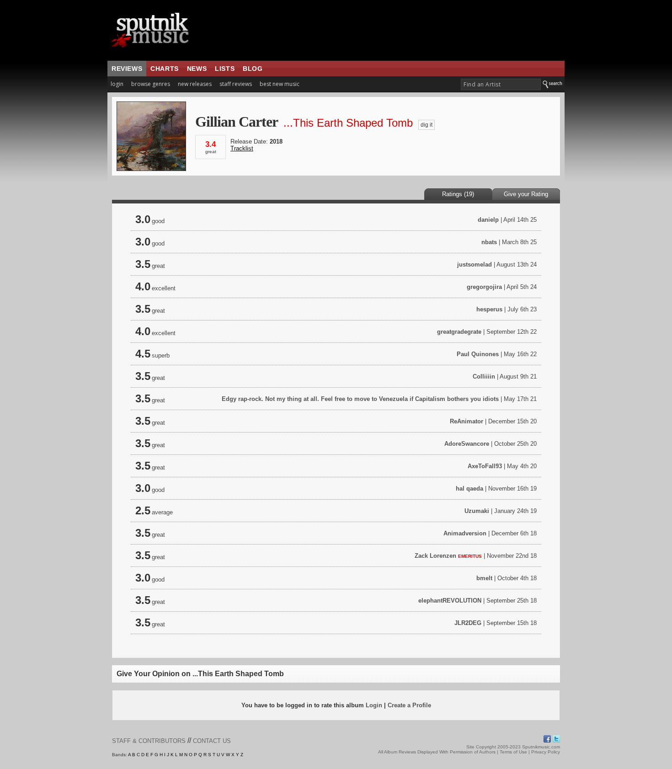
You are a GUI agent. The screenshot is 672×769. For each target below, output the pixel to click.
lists (225, 68)
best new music (279, 84)
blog (252, 68)
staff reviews (235, 84)
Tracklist (241, 148)
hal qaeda (469, 488)
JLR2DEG (467, 622)
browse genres (150, 84)
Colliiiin (484, 376)
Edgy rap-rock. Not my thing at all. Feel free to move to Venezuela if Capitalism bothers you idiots (361, 398)
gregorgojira (484, 286)
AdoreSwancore (466, 443)
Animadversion (464, 533)
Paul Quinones (478, 354)
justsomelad (474, 264)
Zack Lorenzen (435, 555)
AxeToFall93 (485, 466)
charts (164, 68)
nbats (489, 242)
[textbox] (501, 84)
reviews (127, 68)
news (197, 68)
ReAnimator (466, 421)
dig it (426, 125)
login (117, 84)
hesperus (489, 309)
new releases (195, 84)
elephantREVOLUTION (449, 600)
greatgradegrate (459, 331)
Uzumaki (476, 510)
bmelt (484, 578)
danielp (488, 219)
